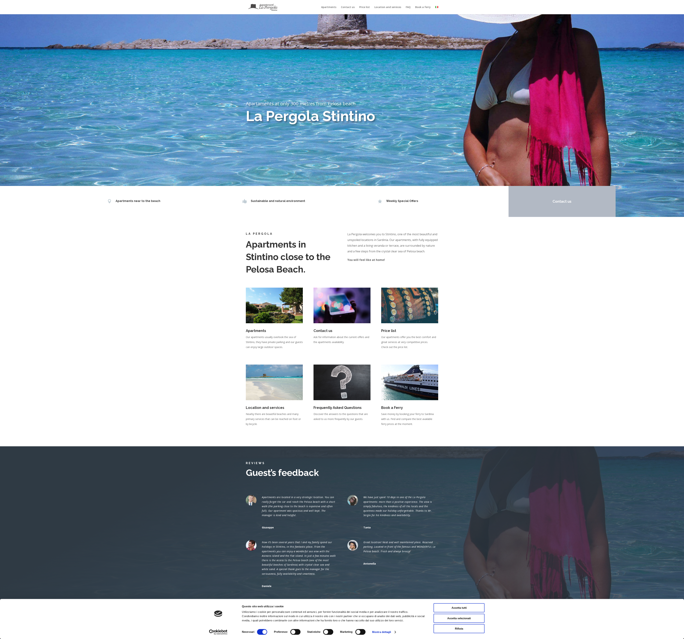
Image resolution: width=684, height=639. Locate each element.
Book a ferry (423, 7)
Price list (364, 7)
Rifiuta (459, 628)
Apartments (328, 7)
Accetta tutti (459, 607)
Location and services (387, 7)
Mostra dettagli (381, 631)
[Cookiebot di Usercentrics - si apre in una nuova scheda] (218, 632)
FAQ (408, 7)
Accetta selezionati (459, 618)
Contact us (348, 7)
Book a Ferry (392, 408)
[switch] (295, 632)
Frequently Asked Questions (338, 408)
